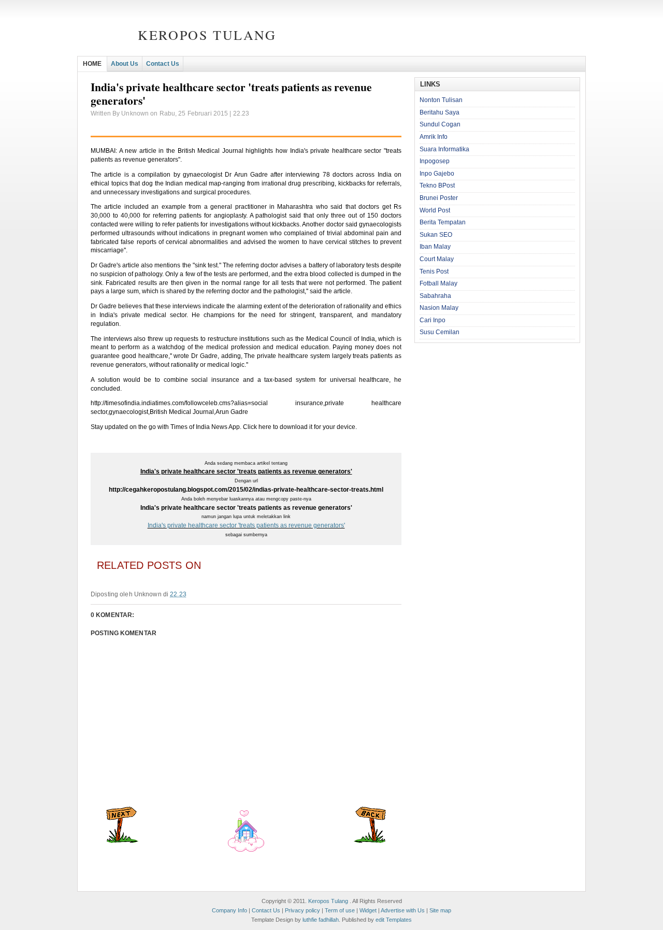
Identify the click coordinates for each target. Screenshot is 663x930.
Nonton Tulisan (441, 100)
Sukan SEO (436, 234)
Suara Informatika (444, 149)
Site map (440, 910)
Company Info (229, 910)
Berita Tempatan (443, 222)
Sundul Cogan (440, 124)
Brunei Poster (439, 198)
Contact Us (162, 63)
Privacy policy (302, 910)
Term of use (340, 910)
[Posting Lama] (370, 841)
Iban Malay (435, 246)
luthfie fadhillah (320, 920)
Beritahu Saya (439, 112)
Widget (368, 910)
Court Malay (437, 259)
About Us (124, 63)
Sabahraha (435, 295)
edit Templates (394, 920)
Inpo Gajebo (437, 173)
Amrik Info (434, 136)
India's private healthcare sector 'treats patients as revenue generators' (246, 525)
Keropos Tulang (207, 35)
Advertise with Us (403, 910)
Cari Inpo (432, 320)
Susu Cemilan (439, 332)
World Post (435, 210)
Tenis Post (434, 271)
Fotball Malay (438, 283)
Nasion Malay (439, 307)
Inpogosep (435, 161)
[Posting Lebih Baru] (122, 841)
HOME (92, 63)
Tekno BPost (437, 185)
